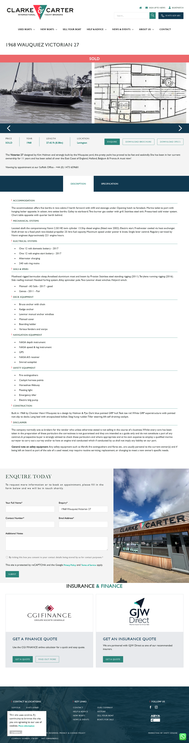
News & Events (121, 29)
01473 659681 (32, 707)
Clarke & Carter (40, 12)
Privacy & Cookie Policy (72, 733)
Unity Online (171, 733)
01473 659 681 (173, 15)
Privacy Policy (70, 565)
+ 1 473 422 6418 (31, 719)
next (180, 128)
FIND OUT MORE (47, 659)
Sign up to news (157, 8)
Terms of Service (88, 565)
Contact (165, 29)
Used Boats (25, 29)
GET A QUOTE (22, 659)
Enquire (112, 142)
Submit (12, 574)
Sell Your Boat (72, 29)
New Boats (47, 29)
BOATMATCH (177, 8)
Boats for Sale (105, 719)
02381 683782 (32, 715)
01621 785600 (32, 711)
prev (8, 128)
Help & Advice (95, 29)
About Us (145, 29)
